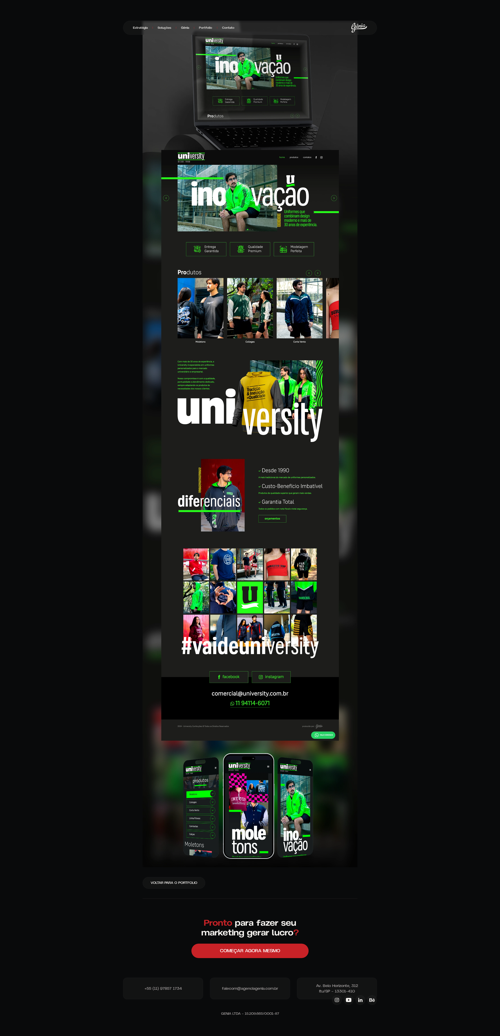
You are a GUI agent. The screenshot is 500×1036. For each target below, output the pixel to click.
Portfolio (205, 28)
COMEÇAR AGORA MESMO (250, 951)
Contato (228, 28)
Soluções (164, 28)
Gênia (185, 28)
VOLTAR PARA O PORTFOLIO (174, 882)
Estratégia (140, 28)
